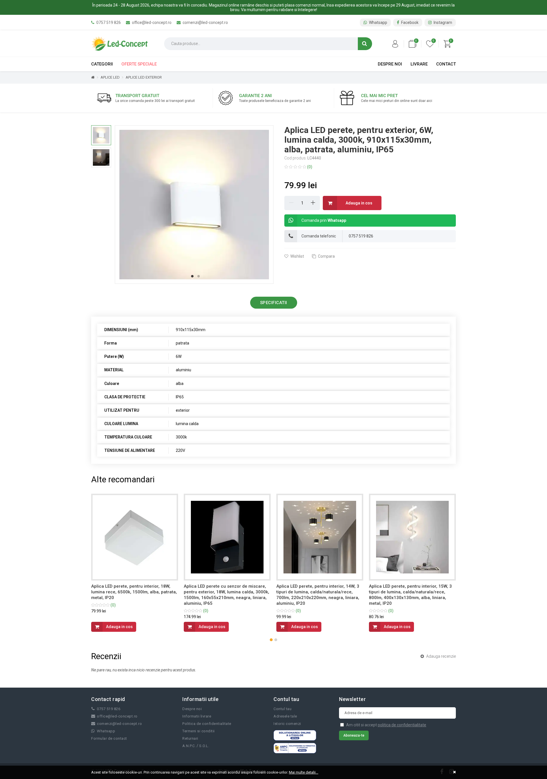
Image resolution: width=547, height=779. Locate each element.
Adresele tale (285, 716)
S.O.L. (204, 746)
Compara (326, 256)
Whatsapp (377, 22)
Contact (446, 64)
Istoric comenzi (287, 723)
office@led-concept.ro (151, 22)
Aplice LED (110, 77)
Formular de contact (109, 738)
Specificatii (273, 302)
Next (277, 205)
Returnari (190, 738)
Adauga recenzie (440, 656)
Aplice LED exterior (144, 77)
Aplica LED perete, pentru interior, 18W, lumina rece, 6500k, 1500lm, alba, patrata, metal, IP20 (134, 592)
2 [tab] (198, 276)
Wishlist (296, 256)
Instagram (442, 22)
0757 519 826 (108, 22)
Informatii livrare (196, 716)
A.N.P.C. (189, 746)
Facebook (409, 22)
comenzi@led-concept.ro (205, 22)
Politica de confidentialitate (206, 723)
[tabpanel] (194, 204)
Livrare (419, 64)
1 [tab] (192, 276)
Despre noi (390, 64)
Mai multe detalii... (303, 772)
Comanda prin (323, 220)
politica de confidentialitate (402, 725)
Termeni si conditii (198, 731)
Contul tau (282, 709)
